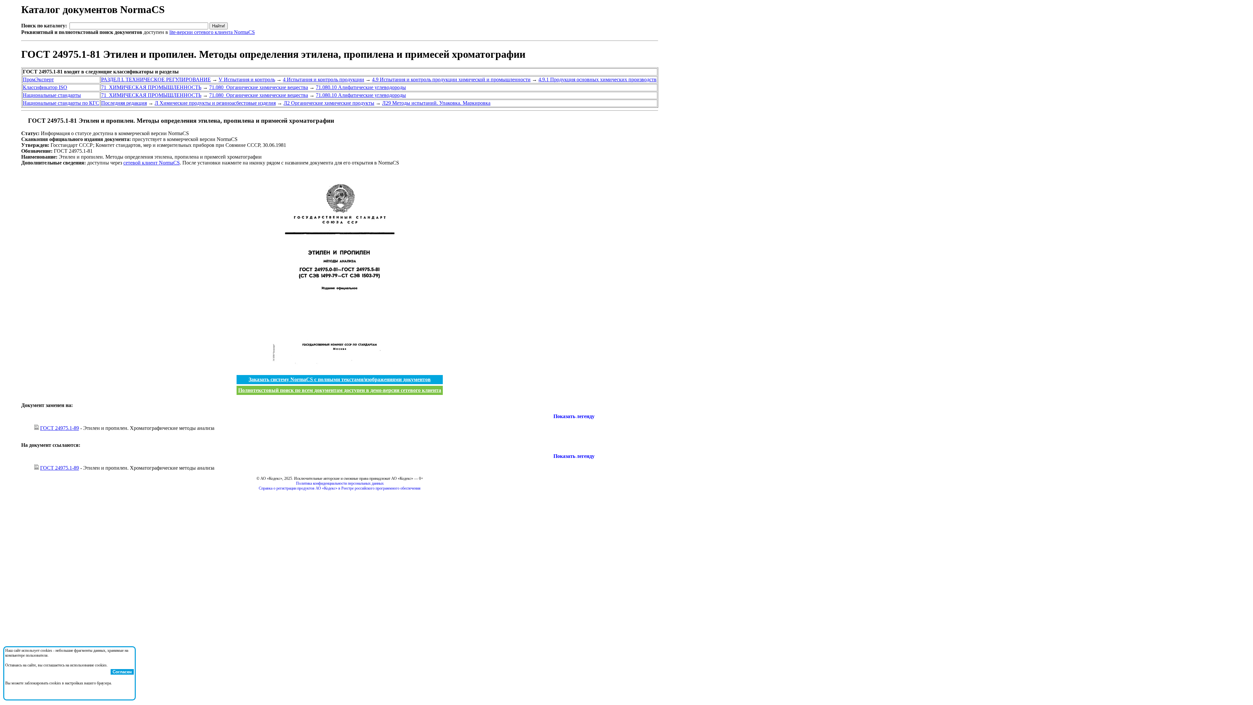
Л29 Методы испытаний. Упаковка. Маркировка (436, 103)
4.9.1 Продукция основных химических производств (597, 79)
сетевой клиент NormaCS (151, 162)
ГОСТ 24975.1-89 (59, 428)
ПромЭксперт (38, 79)
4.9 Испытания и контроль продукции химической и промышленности (451, 79)
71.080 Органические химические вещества (258, 87)
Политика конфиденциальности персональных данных (340, 483)
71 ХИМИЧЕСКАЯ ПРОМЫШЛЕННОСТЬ (151, 87)
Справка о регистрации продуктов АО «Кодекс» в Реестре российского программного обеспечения (340, 488)
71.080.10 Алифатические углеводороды (361, 87)
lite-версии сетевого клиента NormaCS (212, 32)
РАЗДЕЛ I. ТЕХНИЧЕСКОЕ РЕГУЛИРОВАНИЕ (156, 79)
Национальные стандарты (52, 95)
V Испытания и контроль (247, 79)
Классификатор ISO (45, 87)
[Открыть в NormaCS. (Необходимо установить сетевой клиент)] (23, 120)
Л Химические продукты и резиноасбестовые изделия (215, 103)
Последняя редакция (124, 103)
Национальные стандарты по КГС (61, 103)
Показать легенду (574, 416)
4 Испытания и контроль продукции (323, 79)
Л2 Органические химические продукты (329, 103)
